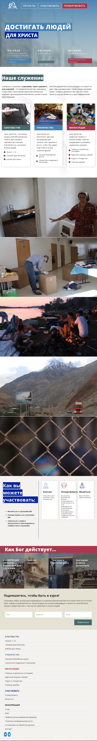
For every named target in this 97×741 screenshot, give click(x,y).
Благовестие (12, 127)
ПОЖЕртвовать (74, 5)
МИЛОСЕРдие (77, 127)
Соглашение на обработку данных (20, 725)
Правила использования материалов (20, 717)
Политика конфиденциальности (19, 721)
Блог (7, 713)
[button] (29, 6)
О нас (7, 709)
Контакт (8, 729)
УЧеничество (45, 127)
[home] (13, 5)
